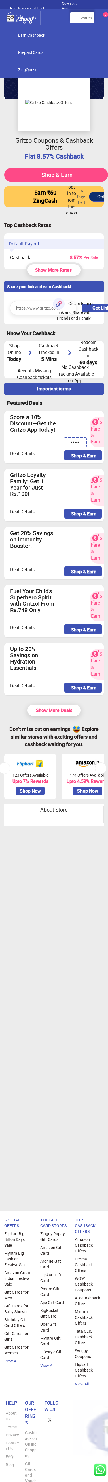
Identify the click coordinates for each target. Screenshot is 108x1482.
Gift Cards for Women (16, 1350)
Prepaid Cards (30, 52)
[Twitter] (50, 1419)
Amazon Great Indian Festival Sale (17, 1278)
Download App (70, 4)
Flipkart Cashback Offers (84, 1370)
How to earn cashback (28, 8)
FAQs (10, 1456)
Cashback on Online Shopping (31, 1444)
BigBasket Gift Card (49, 1313)
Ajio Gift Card (52, 1302)
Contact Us (12, 1445)
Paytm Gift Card (50, 1291)
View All (11, 1361)
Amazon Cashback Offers (84, 1245)
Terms (11, 1427)
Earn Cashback (31, 35)
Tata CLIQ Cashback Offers (84, 1336)
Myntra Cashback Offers (84, 1317)
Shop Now (30, 791)
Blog (10, 1464)
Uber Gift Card (48, 1327)
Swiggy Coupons (83, 1353)
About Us (11, 1416)
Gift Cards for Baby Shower (16, 1308)
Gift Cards (27, 18)
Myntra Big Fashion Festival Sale (15, 1258)
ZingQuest (27, 69)
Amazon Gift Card (51, 1250)
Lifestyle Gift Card (51, 1354)
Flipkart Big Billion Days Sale (14, 1239)
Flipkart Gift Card (50, 1277)
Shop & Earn (57, 175)
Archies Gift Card (50, 1264)
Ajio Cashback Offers (87, 1300)
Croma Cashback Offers (84, 1264)
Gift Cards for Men (16, 1295)
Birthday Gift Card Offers (15, 1322)
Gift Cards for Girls (16, 1336)
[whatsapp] (100, 1469)
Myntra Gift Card (50, 1340)
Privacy (12, 1435)
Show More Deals (54, 710)
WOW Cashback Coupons (84, 1284)
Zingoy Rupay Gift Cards (52, 1236)
